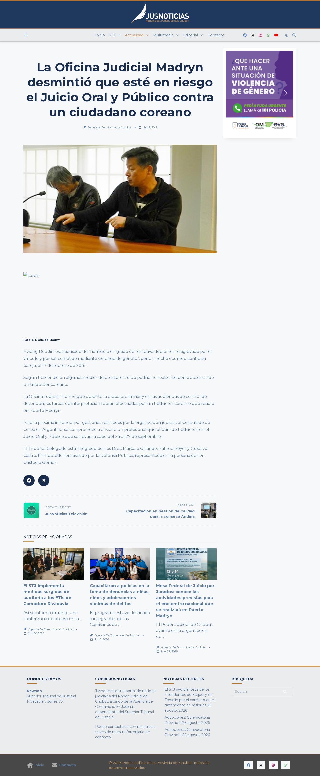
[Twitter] (253, 35)
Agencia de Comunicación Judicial (51, 629)
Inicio (100, 35)
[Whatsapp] (268, 35)
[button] (259, 93)
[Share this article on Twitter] (44, 480)
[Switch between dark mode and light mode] (287, 35)
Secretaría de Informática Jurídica (110, 127)
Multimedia (163, 35)
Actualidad (134, 35)
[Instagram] (260, 35)
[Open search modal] (294, 35)
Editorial (190, 35)
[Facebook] (245, 35)
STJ (112, 35)
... (81, 618)
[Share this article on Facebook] (29, 480)
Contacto (216, 35)
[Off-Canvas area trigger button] (26, 35)
